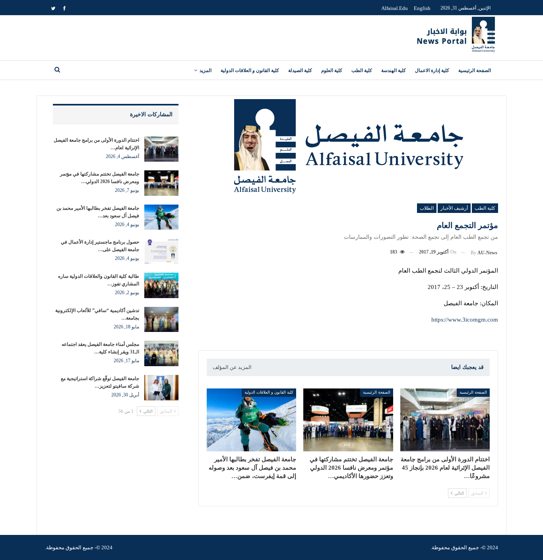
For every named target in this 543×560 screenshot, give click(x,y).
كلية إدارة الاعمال (432, 70)
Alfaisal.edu (394, 8)
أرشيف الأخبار (454, 208)
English (422, 8)
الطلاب (427, 208)
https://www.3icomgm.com (464, 319)
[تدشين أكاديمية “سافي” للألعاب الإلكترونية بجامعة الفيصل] (161, 319)
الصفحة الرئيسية (474, 70)
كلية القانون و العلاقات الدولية (250, 70)
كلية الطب (361, 70)
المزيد (205, 70)
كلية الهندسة (393, 70)
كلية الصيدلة (300, 70)
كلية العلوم (331, 70)
